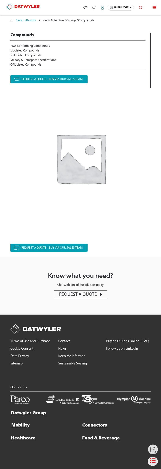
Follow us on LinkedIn (122, 349)
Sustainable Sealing (72, 363)
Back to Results (25, 20)
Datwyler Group (28, 413)
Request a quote (78, 294)
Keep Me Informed (71, 356)
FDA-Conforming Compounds (30, 46)
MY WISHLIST (85, 8)
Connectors (94, 425)
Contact (64, 341)
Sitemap (16, 363)
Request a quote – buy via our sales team (52, 79)
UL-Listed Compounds (24, 50)
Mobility (20, 425)
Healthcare (23, 438)
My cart (93, 8)
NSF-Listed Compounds (25, 55)
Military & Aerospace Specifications (33, 60)
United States (121, 7)
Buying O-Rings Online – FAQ (127, 341)
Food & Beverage (101, 438)
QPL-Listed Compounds (25, 64)
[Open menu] (154, 7)
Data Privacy (19, 356)
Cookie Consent (21, 349)
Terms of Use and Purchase (30, 341)
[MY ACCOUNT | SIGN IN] (102, 8)
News (62, 349)
